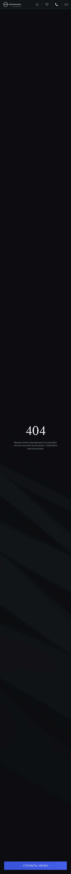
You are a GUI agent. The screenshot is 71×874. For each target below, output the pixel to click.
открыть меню (35, 865)
